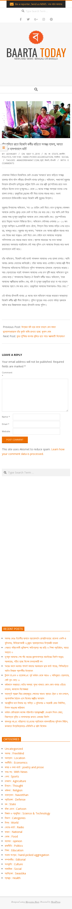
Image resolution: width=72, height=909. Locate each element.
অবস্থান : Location (15, 758)
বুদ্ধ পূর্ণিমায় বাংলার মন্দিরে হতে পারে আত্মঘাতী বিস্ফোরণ (41, 336)
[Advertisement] (36, 569)
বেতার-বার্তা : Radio (14, 827)
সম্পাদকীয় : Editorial (15, 859)
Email (5, 424)
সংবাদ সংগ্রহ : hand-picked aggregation (32, 156)
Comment (7, 374)
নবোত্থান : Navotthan (16, 795)
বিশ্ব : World (11, 822)
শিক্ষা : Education (14, 850)
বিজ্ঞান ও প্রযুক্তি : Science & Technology (27, 813)
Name (6, 416)
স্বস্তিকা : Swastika (15, 873)
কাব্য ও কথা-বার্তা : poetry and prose (24, 767)
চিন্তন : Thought (14, 785)
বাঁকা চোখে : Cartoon (15, 809)
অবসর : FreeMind (14, 753)
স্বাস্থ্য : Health (13, 878)
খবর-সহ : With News (16, 772)
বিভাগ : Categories (15, 818)
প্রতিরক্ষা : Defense (15, 799)
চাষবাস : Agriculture (15, 781)
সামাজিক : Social (61, 156)
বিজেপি (47, 160)
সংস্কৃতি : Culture (14, 864)
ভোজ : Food (11, 836)
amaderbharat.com (28, 160)
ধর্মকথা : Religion (13, 790)
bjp (42, 160)
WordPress (55, 901)
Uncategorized (14, 749)
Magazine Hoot (32, 901)
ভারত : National (13, 832)
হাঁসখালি (53, 160)
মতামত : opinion (13, 841)
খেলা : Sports (12, 776)
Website (6, 431)
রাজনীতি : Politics (14, 845)
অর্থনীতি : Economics (16, 762)
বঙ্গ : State (53, 153)
